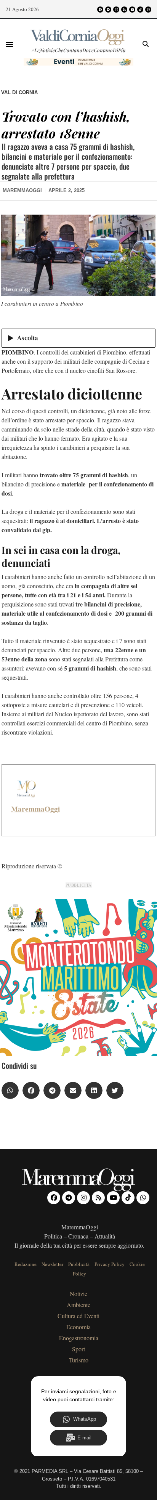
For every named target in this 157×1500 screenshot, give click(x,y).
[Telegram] (108, 9)
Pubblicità (79, 1264)
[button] (9, 44)
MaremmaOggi (35, 809)
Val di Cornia (19, 92)
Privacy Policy (110, 1264)
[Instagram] (116, 9)
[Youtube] (132, 9)
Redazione (25, 1264)
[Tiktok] (140, 9)
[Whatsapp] (148, 9)
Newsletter (52, 1264)
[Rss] (124, 9)
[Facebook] (100, 9)
